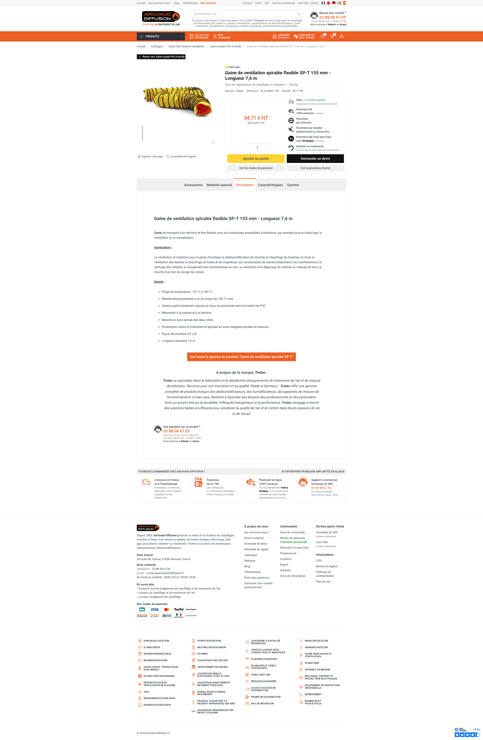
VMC (146, 691)
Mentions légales (327, 566)
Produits (152, 36)
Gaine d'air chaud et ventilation (318, 655)
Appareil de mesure (317, 669)
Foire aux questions (256, 577)
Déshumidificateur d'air (159, 698)
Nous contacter (254, 538)
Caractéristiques (270, 185)
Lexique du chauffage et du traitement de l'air (166, 592)
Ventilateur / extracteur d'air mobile (161, 668)
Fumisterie (312, 663)
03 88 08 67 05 (332, 17)
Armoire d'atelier (316, 647)
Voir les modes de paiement (256, 168)
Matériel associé (219, 185)
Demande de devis (255, 543)
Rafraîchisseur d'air (157, 653)
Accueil (141, 3)
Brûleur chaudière (263, 681)
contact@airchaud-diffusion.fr (165, 573)
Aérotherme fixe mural (212, 667)
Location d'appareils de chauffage (159, 597)
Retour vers (164, 56)
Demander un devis (315, 158)
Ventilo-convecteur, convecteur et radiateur (268, 651)
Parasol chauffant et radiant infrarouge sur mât (216, 702)
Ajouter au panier (256, 158)
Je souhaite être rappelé (183, 156)
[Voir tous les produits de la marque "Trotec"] (232, 67)
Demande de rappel (256, 549)
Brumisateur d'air (155, 660)
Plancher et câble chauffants (263, 667)
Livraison (286, 559)
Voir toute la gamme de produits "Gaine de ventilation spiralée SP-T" (241, 357)
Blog (176, 3)
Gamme (293, 185)
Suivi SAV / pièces (308, 3)
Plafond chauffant (264, 659)
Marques (249, 560)
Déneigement (313, 694)
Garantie (285, 570)
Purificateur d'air (209, 640)
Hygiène (202, 653)
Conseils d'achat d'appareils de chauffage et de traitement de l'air (179, 588)
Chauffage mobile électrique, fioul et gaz (213, 675)
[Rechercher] (299, 14)
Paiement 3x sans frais (294, 547)
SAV (267, 3)
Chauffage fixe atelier (212, 660)
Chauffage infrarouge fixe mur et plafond (215, 711)
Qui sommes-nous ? (159, 3)
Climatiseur (152, 647)
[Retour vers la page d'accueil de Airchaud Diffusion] (161, 16)
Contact (247, 3)
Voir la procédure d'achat (315, 168)
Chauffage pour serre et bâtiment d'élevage (214, 684)
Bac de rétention (262, 703)
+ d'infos (319, 113)
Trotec (239, 90)
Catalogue (250, 555)
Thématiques (190, 3)
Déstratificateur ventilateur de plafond (159, 684)
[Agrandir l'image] (213, 142)
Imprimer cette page (152, 156)
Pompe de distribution (266, 696)
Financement (288, 553)
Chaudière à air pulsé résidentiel (265, 642)
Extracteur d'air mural (159, 676)
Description (245, 185)
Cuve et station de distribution (263, 689)
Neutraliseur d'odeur (211, 647)
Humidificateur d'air (157, 704)
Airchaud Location (156, 640)
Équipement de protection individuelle (322, 686)
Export (284, 564)
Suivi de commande (283, 3)
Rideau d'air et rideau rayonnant (211, 693)
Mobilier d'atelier (316, 640)
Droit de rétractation (293, 576)
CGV (319, 560)
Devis (258, 3)
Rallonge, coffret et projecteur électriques (321, 677)
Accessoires (193, 183)
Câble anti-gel (261, 674)
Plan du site (323, 581)
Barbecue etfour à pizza (313, 702)
